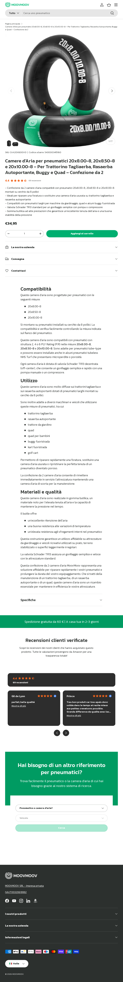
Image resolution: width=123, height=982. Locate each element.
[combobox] (61, 13)
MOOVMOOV (18, 974)
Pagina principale (12, 23)
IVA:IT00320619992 (16, 892)
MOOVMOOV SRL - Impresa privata (24, 886)
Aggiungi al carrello (82, 233)
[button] (108, 4)
